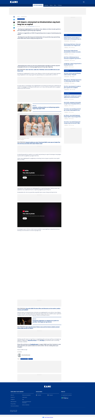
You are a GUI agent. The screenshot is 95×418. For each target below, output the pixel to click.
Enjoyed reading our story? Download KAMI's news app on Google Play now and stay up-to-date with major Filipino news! (38, 143)
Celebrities (46, 5)
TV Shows (60, 5)
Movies (51, 5)
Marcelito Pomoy (32, 340)
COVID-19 (30, 358)
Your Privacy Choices (48, 417)
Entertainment (38, 5)
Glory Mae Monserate (31, 26)
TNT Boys (42, 340)
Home (18, 16)
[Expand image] (60, 114)
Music (55, 5)
